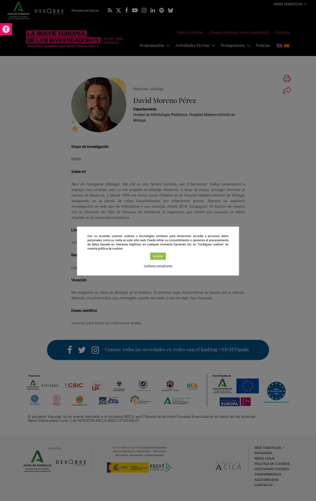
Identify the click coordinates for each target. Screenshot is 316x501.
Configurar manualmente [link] (158, 265)
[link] (6, 29)
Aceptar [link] (158, 256)
